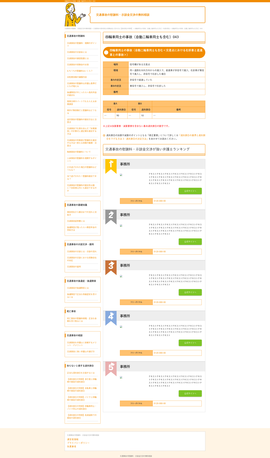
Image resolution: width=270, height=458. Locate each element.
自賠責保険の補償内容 (77, 77)
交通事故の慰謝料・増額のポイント (82, 44)
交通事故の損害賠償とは (78, 58)
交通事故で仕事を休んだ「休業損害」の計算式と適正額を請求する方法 (82, 131)
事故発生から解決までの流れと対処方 (82, 213)
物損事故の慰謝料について (79, 152)
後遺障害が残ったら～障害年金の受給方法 (82, 228)
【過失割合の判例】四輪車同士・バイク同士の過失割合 (82, 407)
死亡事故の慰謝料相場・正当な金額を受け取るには (82, 319)
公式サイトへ (190, 191)
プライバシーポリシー (78, 443)
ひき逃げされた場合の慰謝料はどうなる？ (82, 168)
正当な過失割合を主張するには (81, 373)
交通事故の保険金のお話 (78, 65)
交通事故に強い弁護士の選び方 (81, 351)
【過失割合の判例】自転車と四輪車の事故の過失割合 (82, 389)
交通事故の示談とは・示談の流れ (82, 251)
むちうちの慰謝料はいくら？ (80, 71)
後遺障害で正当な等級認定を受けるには (82, 295)
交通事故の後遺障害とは (78, 288)
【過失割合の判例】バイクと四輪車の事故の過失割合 (82, 398)
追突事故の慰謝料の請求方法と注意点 (82, 120)
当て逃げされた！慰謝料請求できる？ (82, 177)
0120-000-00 (160, 201)
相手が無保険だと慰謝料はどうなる (82, 111)
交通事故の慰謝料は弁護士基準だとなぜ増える (82, 84)
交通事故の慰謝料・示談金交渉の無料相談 (122, 14)
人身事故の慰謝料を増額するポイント (82, 159)
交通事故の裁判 (74, 267)
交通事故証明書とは (76, 221)
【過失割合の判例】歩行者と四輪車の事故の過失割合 (82, 380)
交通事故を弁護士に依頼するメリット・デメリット (82, 344)
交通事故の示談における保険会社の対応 (82, 259)
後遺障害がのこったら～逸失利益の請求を (82, 93)
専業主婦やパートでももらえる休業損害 (82, 102)
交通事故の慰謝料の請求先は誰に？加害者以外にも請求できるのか (82, 188)
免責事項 (71, 446)
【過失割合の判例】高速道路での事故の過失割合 (82, 416)
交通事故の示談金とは (77, 52)
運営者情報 (72, 439)
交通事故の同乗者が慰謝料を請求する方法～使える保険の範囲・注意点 (82, 143)
